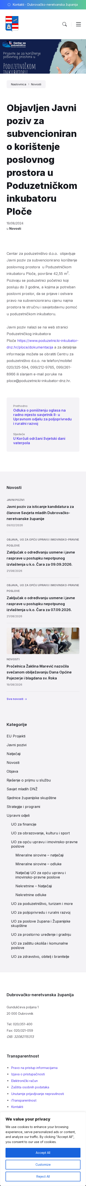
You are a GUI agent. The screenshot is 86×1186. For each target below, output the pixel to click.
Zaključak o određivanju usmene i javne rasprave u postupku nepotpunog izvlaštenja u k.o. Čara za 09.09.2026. (41, 558)
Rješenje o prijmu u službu (29, 780)
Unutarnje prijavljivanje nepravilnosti (37, 1094)
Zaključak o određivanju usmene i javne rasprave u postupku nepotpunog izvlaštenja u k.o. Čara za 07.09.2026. (41, 604)
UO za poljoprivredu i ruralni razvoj (40, 912)
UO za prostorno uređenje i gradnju (41, 934)
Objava (12, 539)
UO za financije (23, 824)
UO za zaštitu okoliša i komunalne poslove (39, 945)
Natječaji (14, 754)
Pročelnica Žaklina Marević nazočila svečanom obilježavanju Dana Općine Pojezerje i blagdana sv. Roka (39, 672)
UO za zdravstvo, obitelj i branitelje (40, 956)
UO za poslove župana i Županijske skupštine (40, 923)
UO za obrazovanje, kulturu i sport (40, 833)
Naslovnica (18, 84)
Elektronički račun (24, 1081)
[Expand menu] (78, 24)
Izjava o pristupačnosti (28, 1074)
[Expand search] (64, 24)
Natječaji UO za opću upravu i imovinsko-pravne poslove (40, 875)
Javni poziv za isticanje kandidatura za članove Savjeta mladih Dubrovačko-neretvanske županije (40, 512)
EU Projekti (16, 736)
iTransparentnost (23, 1100)
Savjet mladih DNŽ (22, 789)
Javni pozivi (15, 500)
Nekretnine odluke (30, 895)
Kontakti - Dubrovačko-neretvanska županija (45, 4)
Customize (43, 1164)
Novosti (36, 84)
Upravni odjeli (18, 815)
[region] (43, 1149)
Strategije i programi (23, 806)
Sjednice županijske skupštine (31, 798)
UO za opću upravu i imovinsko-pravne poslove (44, 844)
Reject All (43, 1176)
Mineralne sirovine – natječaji (39, 855)
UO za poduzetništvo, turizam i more (42, 903)
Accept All (43, 1152)
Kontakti (17, 1107)
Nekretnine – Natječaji (33, 886)
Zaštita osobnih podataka (30, 1087)
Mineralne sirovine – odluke (38, 864)
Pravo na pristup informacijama (34, 1068)
